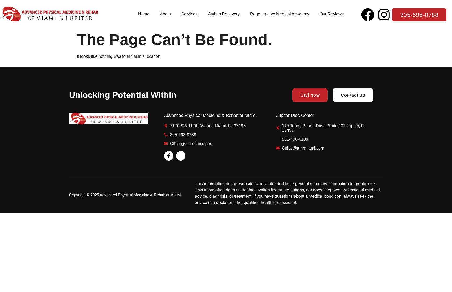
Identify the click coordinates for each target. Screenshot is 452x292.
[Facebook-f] (168, 156)
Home (143, 14)
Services (189, 14)
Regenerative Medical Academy (279, 14)
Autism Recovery (224, 14)
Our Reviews (332, 14)
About (165, 14)
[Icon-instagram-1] (180, 156)
